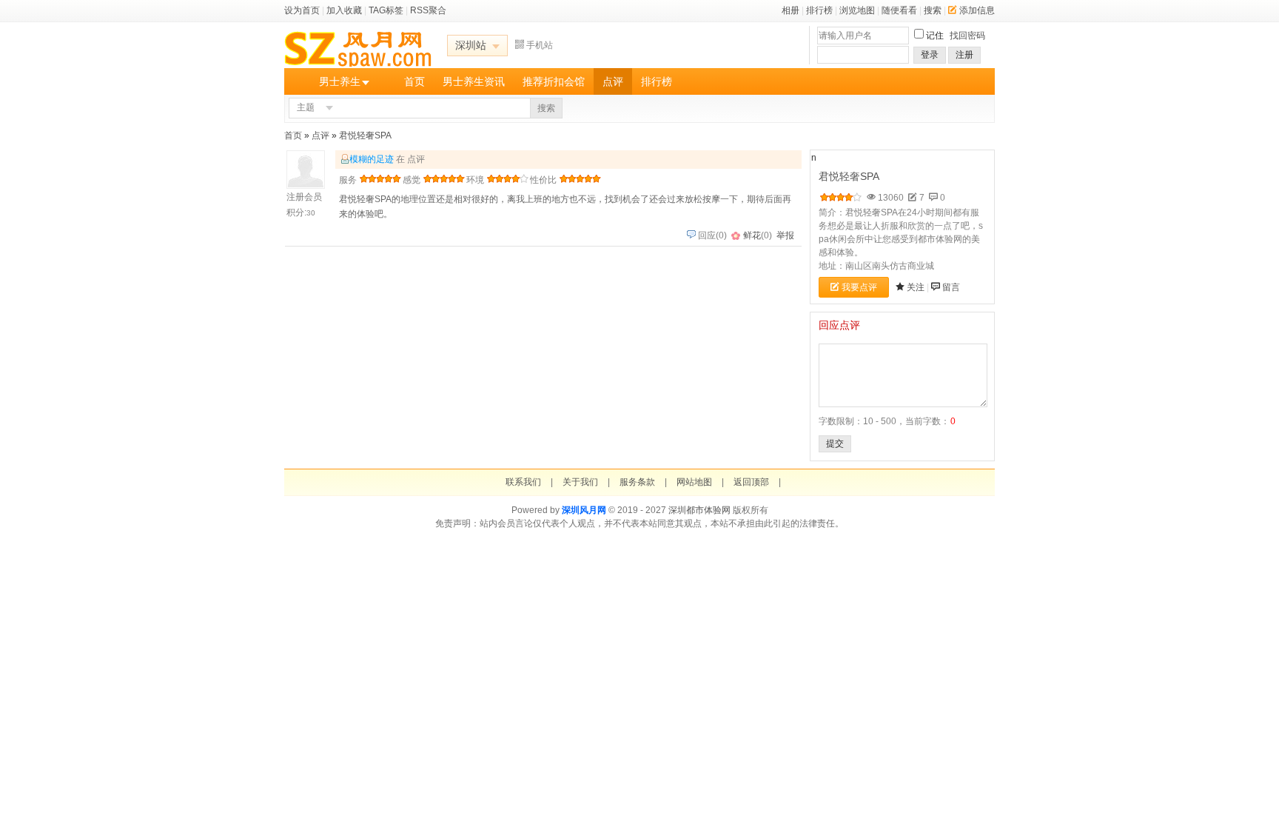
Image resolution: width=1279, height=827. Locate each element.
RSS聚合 (428, 10)
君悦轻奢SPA (365, 135)
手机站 (539, 45)
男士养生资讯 (474, 81)
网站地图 (694, 482)
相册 (790, 10)
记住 (935, 35)
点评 (612, 81)
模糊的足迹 (371, 159)
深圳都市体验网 (699, 510)
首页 (414, 81)
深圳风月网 (584, 510)
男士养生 (339, 81)
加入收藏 (344, 10)
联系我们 (523, 482)
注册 (964, 55)
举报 (785, 235)
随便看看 (899, 10)
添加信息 (977, 10)
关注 (915, 287)
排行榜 (819, 10)
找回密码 (967, 35)
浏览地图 (857, 10)
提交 (835, 443)
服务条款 (637, 482)
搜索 (932, 10)
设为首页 (302, 10)
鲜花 (752, 235)
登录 (930, 55)
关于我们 (580, 482)
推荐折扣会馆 (554, 81)
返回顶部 (751, 482)
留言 (951, 287)
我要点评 (859, 287)
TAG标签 (386, 10)
